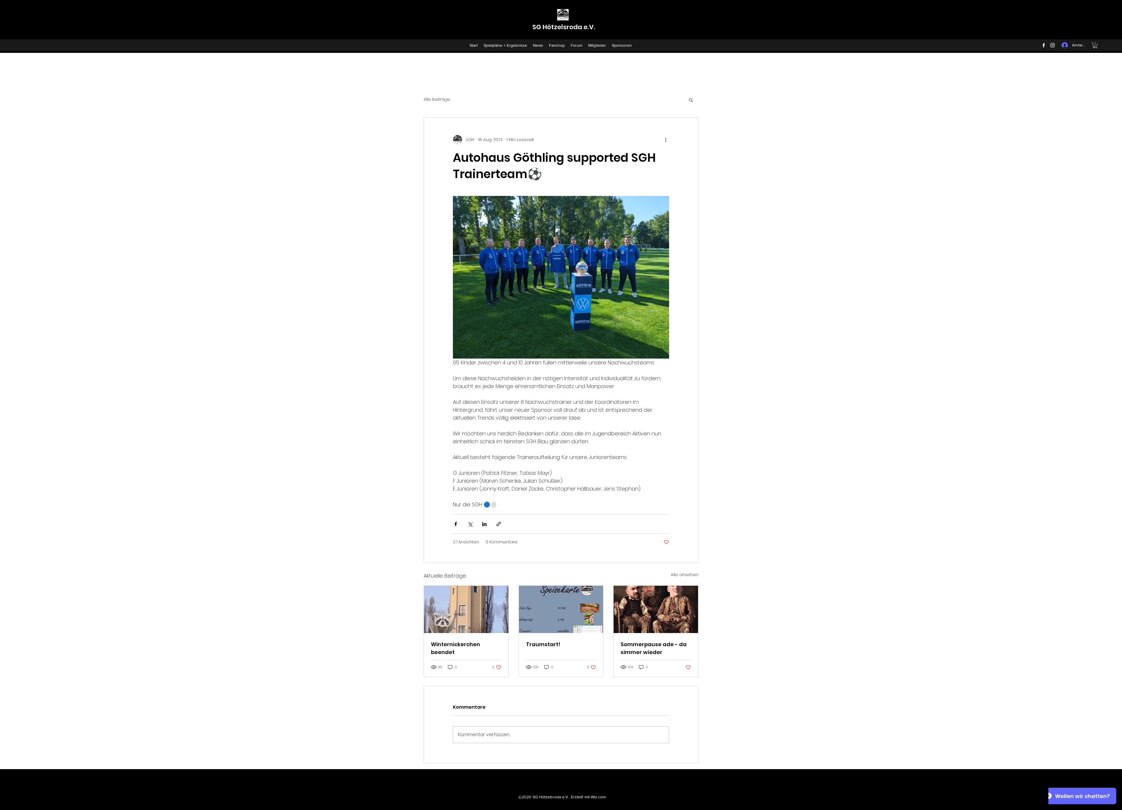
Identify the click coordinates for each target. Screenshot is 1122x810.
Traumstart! (543, 644)
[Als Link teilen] (498, 524)
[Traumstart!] (561, 609)
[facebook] (1044, 45)
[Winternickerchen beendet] (466, 609)
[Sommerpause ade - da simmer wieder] (656, 609)
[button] (1095, 45)
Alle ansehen (684, 575)
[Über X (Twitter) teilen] (470, 524)
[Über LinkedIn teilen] (484, 524)
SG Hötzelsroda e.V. (563, 27)
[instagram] (1052, 45)
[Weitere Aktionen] (665, 139)
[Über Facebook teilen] (455, 524)
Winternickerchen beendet (455, 648)
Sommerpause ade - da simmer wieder (654, 648)
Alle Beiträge (437, 99)
